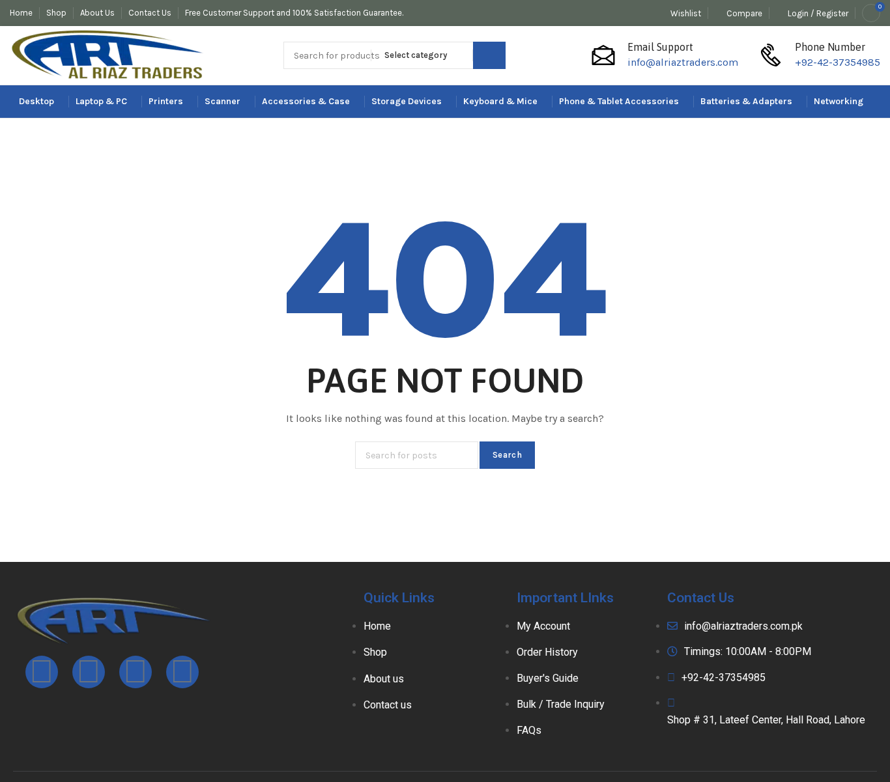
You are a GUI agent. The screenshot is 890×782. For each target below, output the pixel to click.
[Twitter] (182, 672)
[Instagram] (88, 672)
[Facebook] (41, 672)
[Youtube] (135, 672)
